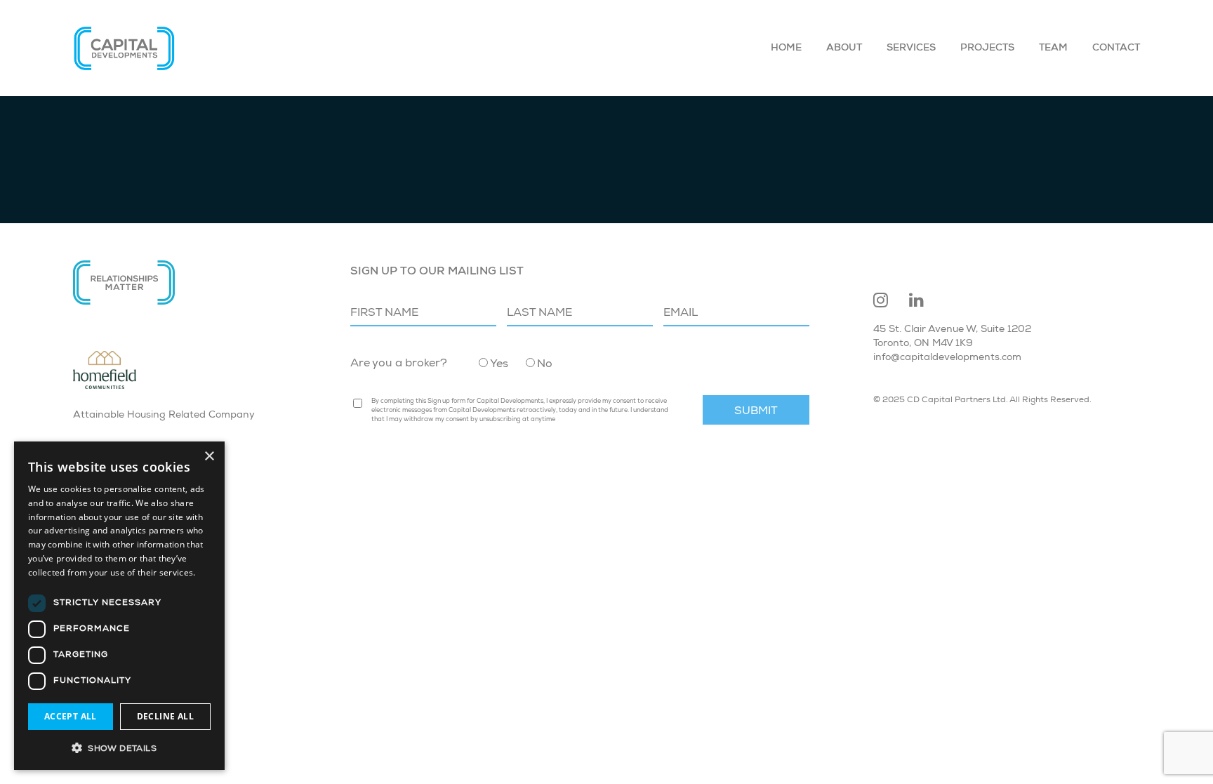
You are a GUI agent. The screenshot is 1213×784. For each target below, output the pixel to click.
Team (1053, 48)
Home (786, 48)
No (544, 365)
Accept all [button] (70, 716)
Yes (499, 365)
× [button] (209, 456)
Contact (1116, 48)
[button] (119, 747)
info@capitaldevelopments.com (947, 358)
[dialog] (119, 605)
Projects (987, 48)
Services (911, 48)
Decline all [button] (165, 716)
